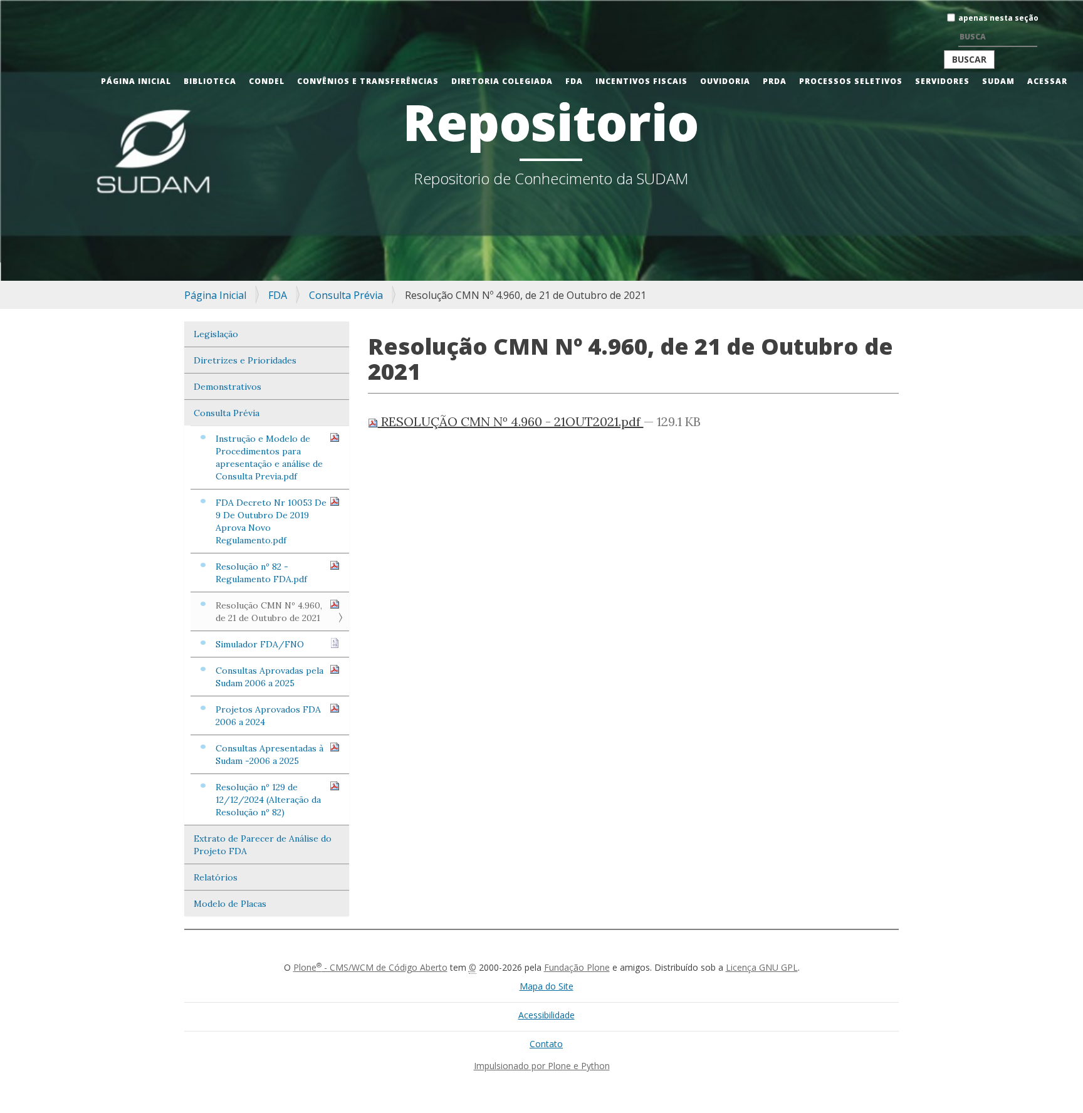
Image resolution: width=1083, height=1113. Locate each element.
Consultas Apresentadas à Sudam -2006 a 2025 (269, 754)
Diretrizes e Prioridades (245, 360)
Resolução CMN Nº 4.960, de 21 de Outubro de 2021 (269, 612)
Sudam (998, 81)
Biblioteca (210, 81)
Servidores (942, 81)
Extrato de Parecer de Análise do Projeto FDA (263, 845)
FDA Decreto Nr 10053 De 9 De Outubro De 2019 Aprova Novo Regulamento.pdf (271, 521)
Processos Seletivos (851, 81)
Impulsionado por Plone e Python (542, 1066)
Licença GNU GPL (762, 967)
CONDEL (267, 81)
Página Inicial (136, 81)
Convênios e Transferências (368, 81)
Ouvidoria (725, 81)
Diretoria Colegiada (502, 81)
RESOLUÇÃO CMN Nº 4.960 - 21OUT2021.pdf (511, 421)
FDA (574, 81)
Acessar (1047, 81)
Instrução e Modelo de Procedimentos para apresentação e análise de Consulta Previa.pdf (269, 457)
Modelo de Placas (230, 903)
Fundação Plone (577, 967)
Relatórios (216, 877)
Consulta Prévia (346, 295)
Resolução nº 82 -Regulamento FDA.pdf (261, 573)
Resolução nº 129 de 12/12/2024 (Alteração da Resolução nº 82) (268, 799)
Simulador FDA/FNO (260, 644)
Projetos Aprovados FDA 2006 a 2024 (268, 716)
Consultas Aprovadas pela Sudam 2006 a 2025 (269, 677)
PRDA (775, 81)
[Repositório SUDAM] (22, 8)
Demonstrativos (227, 386)
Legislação (216, 334)
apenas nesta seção (998, 18)
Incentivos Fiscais (641, 81)
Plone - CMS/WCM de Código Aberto (370, 967)
